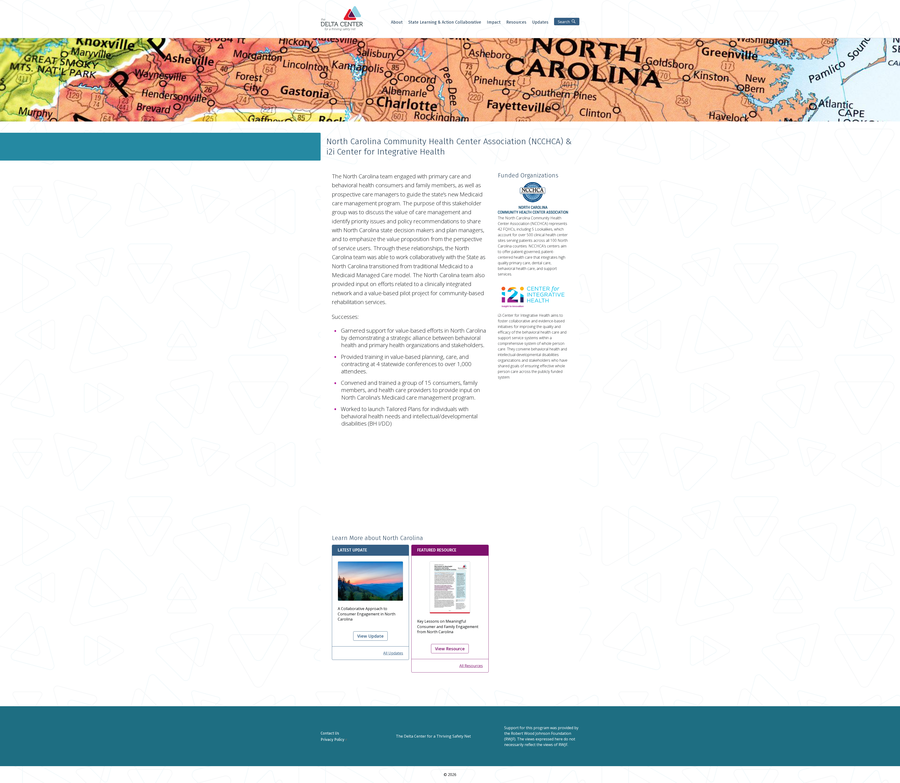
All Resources (471, 665)
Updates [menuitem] (540, 22)
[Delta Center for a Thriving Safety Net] (342, 29)
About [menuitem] (397, 22)
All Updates (393, 653)
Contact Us (330, 733)
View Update (370, 636)
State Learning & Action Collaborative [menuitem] (444, 22)
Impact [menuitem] (494, 22)
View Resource (450, 648)
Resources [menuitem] (516, 22)
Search (564, 21)
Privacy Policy (332, 739)
